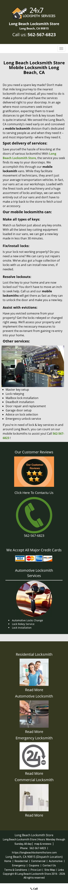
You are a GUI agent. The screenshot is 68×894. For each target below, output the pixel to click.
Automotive (56, 861)
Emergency (18, 865)
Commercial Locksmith (34, 779)
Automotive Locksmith (34, 696)
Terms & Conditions (15, 869)
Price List (36, 869)
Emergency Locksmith (34, 737)
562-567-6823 (42, 34)
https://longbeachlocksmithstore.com (34, 852)
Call (35, 888)
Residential (21, 861)
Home (7, 861)
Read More (34, 689)
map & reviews (43, 843)
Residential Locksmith (34, 654)
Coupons (34, 865)
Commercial (38, 861)
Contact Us (49, 865)
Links (61, 869)
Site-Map (49, 869)
